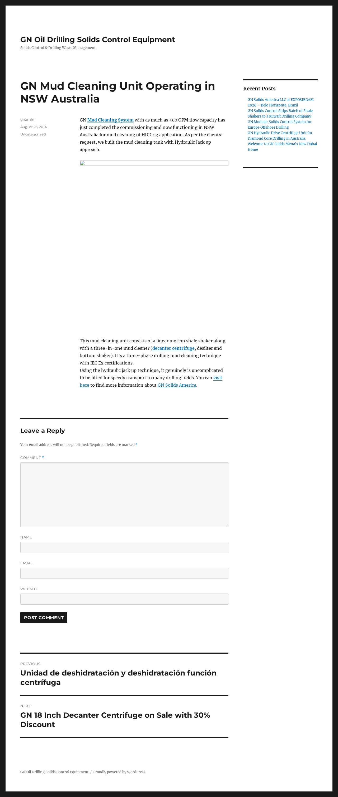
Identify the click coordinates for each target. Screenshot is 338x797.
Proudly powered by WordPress (119, 772)
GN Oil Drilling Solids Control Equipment (97, 39)
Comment (32, 457)
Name (26, 537)
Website (29, 589)
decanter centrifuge (173, 348)
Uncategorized (33, 134)
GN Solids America (177, 385)
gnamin (27, 119)
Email (26, 563)
